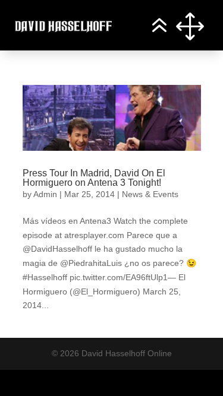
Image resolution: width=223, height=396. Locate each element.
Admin (45, 194)
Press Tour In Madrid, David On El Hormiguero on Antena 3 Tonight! (94, 178)
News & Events (150, 194)
